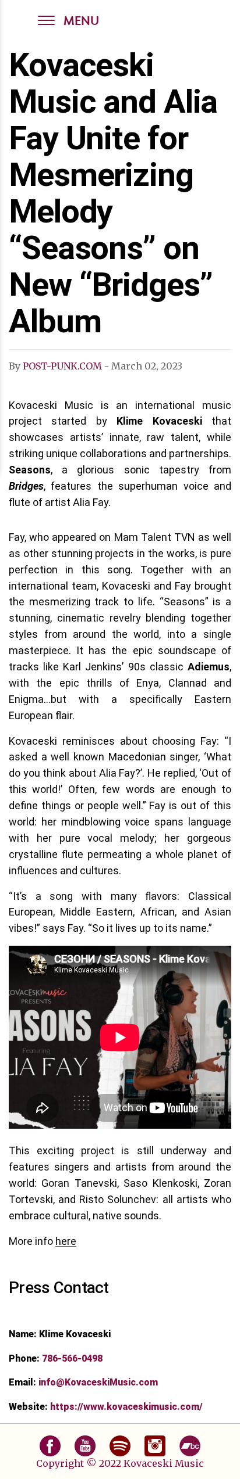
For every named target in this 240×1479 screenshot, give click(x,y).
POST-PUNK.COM (62, 366)
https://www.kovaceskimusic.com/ (126, 1406)
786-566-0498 (72, 1358)
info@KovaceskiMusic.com (98, 1382)
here (65, 1241)
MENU (81, 21)
